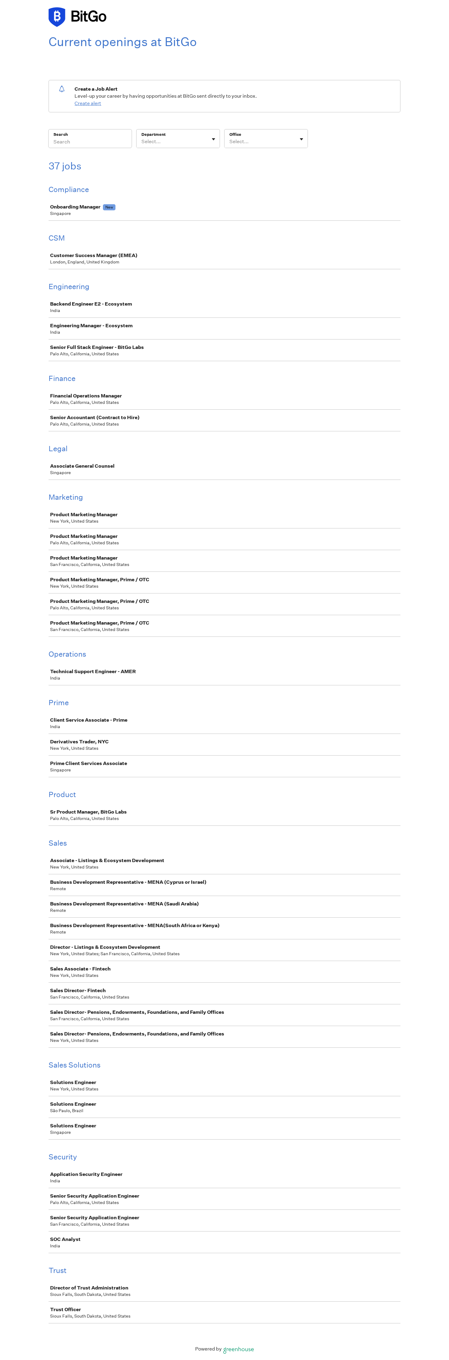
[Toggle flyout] (213, 139)
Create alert (88, 103)
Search (60, 134)
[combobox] (141, 141)
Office (235, 134)
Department (153, 134)
